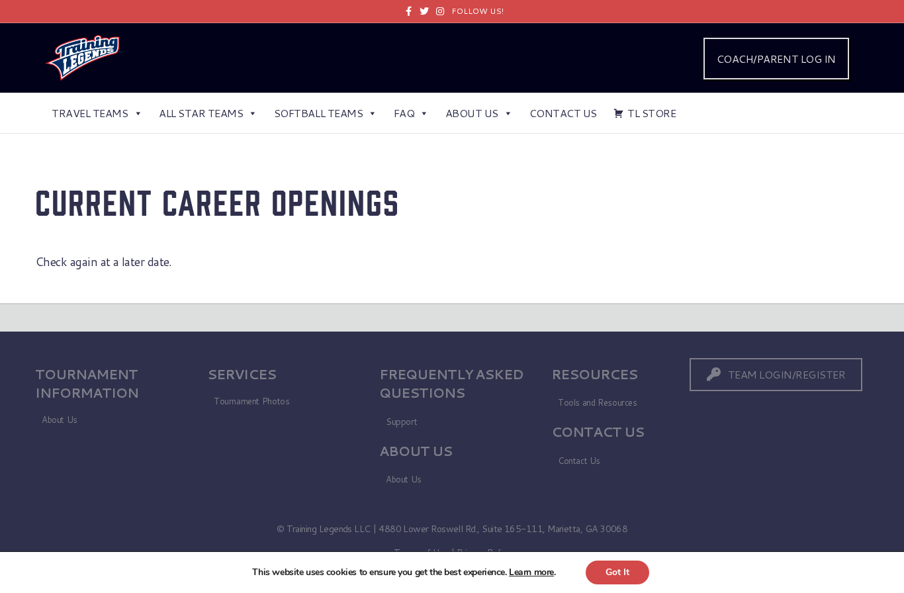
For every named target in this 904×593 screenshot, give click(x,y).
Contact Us (563, 112)
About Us (471, 112)
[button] (776, 374)
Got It (617, 572)
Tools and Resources (597, 402)
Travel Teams (90, 112)
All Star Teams (201, 112)
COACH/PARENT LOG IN (776, 58)
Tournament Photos (251, 401)
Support (401, 422)
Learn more (531, 572)
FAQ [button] (404, 112)
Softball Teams (318, 112)
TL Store (651, 112)
